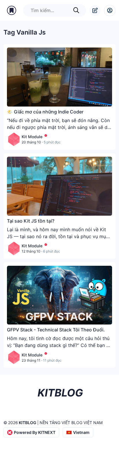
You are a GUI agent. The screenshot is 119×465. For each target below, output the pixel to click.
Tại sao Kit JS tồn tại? (30, 221)
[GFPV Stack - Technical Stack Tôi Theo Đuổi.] (59, 295)
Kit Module (32, 136)
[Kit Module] (14, 139)
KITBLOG (27, 422)
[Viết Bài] (95, 10)
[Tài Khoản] (110, 10)
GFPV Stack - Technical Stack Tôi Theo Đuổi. (56, 330)
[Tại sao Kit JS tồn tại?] (59, 186)
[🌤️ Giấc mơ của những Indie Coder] (59, 77)
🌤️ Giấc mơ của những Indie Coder (45, 112)
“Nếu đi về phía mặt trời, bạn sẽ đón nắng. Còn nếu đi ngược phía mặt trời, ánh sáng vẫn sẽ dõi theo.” (59, 127)
